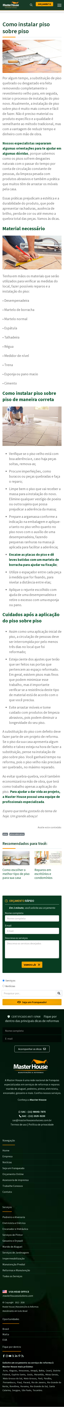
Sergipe (16, 1390)
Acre (5, 1370)
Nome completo (14, 913)
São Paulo (26, 1390)
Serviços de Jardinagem (15, 1252)
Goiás (30, 1374)
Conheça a (32, 1099)
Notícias (10, 986)
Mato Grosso (30, 1378)
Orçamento (44, 4)
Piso (5, 834)
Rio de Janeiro (39, 1382)
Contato (7, 1191)
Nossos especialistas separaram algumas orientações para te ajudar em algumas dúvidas (31, 148)
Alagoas (13, 1370)
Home (5, 1150)
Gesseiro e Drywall (12, 1240)
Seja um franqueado (13, 1168)
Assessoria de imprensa (15, 1180)
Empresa (7, 1156)
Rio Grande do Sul (39, 1386)
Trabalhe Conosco (12, 1185)
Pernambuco (9, 1382)
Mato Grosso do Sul (12, 1378)
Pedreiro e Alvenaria (13, 1217)
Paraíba (47, 1378)
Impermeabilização (13, 1258)
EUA (4, 1339)
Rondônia (14, 1386)
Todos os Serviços (12, 1276)
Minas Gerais (51, 1374)
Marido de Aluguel (12, 1246)
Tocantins (37, 1390)
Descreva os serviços (16, 938)
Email (8, 925)
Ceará (49, 1370)
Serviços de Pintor (12, 1234)
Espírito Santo (18, 1374)
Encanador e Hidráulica (15, 1229)
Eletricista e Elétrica (13, 1223)
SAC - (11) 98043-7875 (33, 1111)
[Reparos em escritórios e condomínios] (48, 858)
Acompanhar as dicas (30, 1049)
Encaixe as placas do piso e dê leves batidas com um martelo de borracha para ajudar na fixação (34, 559)
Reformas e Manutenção (16, 1270)
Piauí (19, 1382)
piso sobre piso (17, 834)
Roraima (25, 1386)
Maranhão (39, 1374)
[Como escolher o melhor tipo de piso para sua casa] (16, 858)
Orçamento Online (13, 1174)
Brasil (5, 1329)
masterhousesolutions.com (17, 1295)
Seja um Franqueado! (34, 1002)
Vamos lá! (31, 964)
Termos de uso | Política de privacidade (32, 1124)
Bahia (41, 1370)
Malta (5, 1334)
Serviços (10, 980)
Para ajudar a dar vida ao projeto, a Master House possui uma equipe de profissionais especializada (31, 796)
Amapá (34, 1370)
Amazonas (24, 1370)
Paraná (26, 1382)
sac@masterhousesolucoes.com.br (32, 1120)
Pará (40, 1378)
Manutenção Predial (13, 1264)
